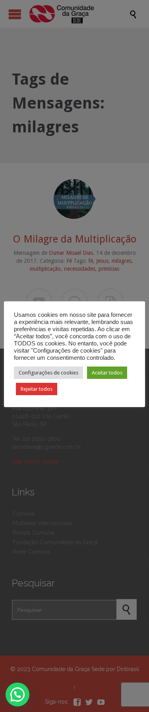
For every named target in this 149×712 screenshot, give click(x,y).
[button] (17, 694)
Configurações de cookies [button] (48, 373)
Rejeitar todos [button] (36, 389)
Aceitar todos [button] (107, 373)
